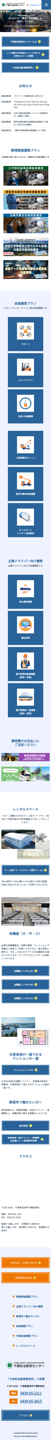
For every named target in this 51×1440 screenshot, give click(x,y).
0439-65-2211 (31, 1393)
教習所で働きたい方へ (26, 1316)
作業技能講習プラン (25, 1336)
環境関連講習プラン (25, 1296)
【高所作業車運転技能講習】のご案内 (30, 130)
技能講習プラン (22, 1326)
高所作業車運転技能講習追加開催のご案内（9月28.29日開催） (31, 123)
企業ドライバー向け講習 (27, 1306)
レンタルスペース (23, 1345)
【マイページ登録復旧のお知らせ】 (29, 96)
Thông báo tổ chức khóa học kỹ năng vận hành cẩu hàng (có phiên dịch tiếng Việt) (31, 104)
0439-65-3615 (31, 1401)
